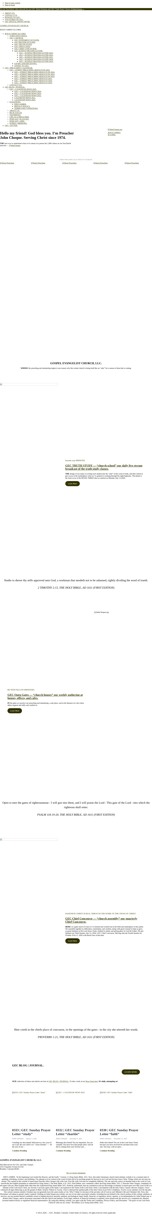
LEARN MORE (130, 1072)
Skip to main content (12, 3)
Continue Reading (19, 1151)
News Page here (92, 1081)
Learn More (72, 484)
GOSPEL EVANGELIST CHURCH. (14, 26)
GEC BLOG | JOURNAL (59, 1081)
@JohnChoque (76, 9)
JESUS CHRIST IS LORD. (114, 134)
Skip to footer (10, 5)
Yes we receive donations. (76, 1173)
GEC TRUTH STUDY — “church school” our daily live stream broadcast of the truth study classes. (103, 467)
